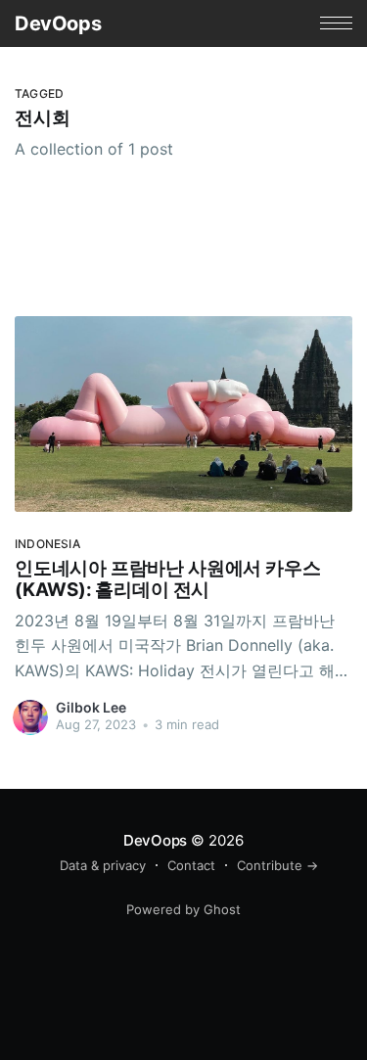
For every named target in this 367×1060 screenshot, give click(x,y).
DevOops (58, 23)
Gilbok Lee (91, 707)
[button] (336, 23)
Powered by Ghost (183, 909)
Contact (191, 865)
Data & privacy (103, 865)
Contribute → (277, 865)
